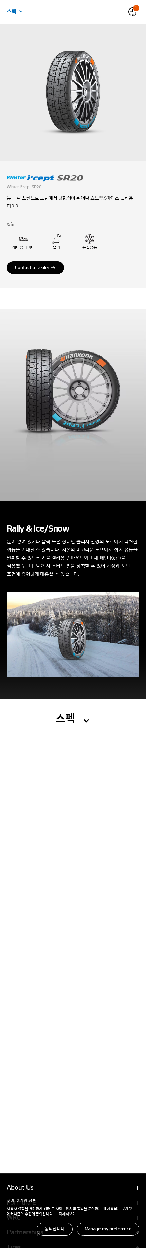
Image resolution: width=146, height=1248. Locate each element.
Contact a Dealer (32, 267)
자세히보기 (67, 1214)
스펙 (11, 10)
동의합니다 (54, 1229)
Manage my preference (108, 1229)
